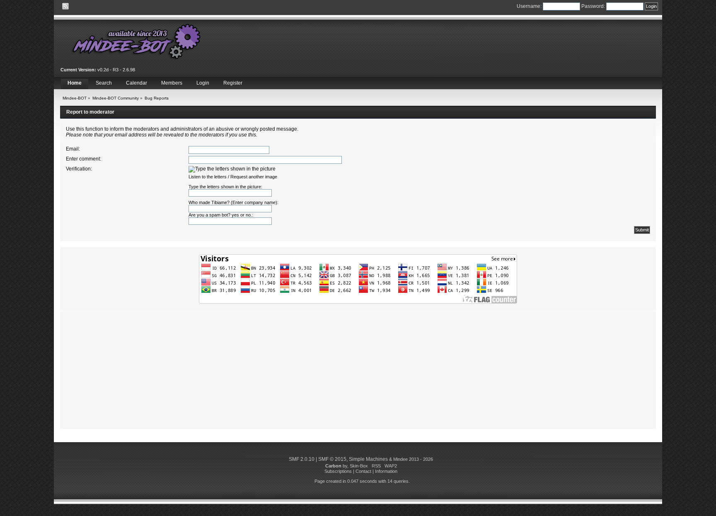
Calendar (136, 83)
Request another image (253, 176)
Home (75, 83)
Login (202, 83)
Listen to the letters (208, 176)
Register (232, 83)
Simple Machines (368, 459)
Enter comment (83, 159)
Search (104, 83)
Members (171, 83)
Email (72, 149)
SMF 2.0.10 (301, 459)
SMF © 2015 (332, 459)
